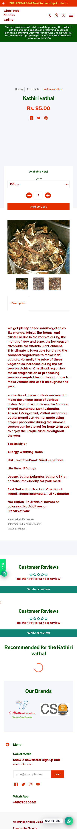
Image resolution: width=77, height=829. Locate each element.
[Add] (48, 195)
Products (33, 89)
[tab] (18, 303)
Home (19, 89)
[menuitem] (49, 15)
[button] (3, 3)
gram (39, 178)
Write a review (38, 589)
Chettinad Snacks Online (11, 15)
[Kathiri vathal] (22, 284)
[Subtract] (29, 195)
